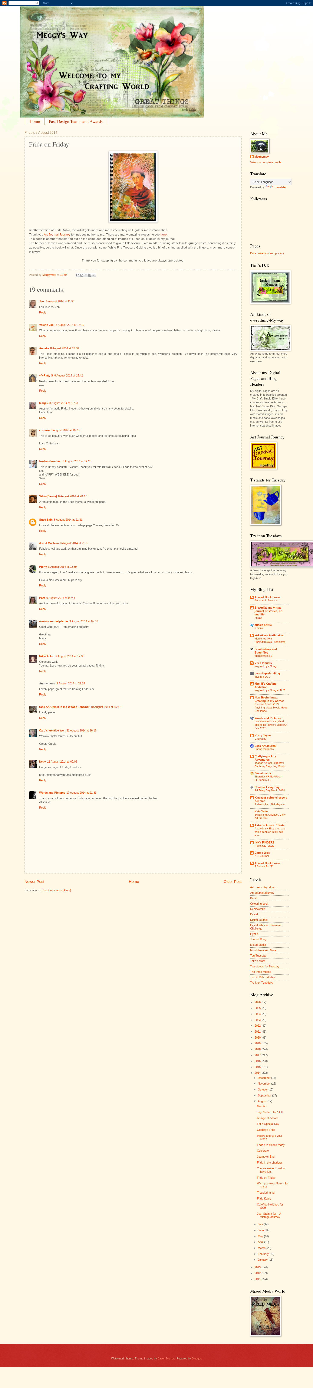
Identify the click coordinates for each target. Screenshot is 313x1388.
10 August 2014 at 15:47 (106, 706)
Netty (42, 761)
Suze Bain (46, 519)
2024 (258, 1014)
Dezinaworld (257, 909)
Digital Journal (259, 919)
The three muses (260, 971)
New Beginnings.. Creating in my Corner (269, 699)
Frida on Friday (266, 1177)
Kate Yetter (262, 811)
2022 (258, 1025)
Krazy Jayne (263, 735)
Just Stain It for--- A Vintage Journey (269, 1215)
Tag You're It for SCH (270, 1112)
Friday (258, 617)
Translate (280, 187)
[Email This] (78, 275)
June (261, 1230)
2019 (258, 1043)
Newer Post (34, 881)
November (264, 1083)
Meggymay (261, 156)
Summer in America (266, 600)
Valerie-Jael (46, 324)
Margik (43, 403)
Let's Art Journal (265, 745)
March (262, 1248)
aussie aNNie (263, 624)
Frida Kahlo (264, 1198)
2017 (258, 1055)
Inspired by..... (262, 676)
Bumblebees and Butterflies (266, 651)
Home (35, 121)
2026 (258, 1002)
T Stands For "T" (264, 866)
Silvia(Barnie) (48, 496)
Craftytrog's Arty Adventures (265, 758)
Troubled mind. (266, 1192)
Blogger (196, 1358)
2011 (258, 1279)
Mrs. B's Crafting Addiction (266, 685)
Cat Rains (260, 738)
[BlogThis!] (82, 275)
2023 (258, 1020)
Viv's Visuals (263, 663)
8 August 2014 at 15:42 (68, 375)
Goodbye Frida (266, 1129)
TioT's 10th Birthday (262, 977)
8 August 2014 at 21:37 (74, 543)
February (264, 1254)
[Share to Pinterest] (94, 275)
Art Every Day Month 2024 (270, 790)
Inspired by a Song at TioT (270, 690)
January (263, 1259)
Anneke (44, 348)
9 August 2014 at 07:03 (83, 621)
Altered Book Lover (267, 597)
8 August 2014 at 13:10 (70, 324)
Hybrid (254, 933)
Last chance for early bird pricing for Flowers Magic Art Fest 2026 (271, 725)
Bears (253, 898)
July (261, 1224)
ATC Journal (262, 856)
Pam (42, 597)
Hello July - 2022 (264, 845)
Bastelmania (263, 773)
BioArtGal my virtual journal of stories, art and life (268, 611)
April (261, 1242)
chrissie (44, 430)
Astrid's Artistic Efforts (269, 825)
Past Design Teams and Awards (76, 121)
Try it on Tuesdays (261, 982)
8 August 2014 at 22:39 (62, 566)
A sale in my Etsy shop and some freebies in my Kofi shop (270, 832)
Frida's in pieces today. (271, 1145)
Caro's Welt (262, 852)
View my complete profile (265, 162)
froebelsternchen (50, 461)
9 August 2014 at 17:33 (70, 656)
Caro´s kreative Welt (52, 730)
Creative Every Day (267, 787)
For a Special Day (268, 1123)
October (263, 1089)
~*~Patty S (46, 375)
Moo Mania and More (263, 950)
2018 (258, 1049)
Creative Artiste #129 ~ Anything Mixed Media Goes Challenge (271, 708)
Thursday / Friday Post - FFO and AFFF (268, 778)
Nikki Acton (46, 656)
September (265, 1095)
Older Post (233, 881)
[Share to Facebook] (90, 275)
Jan (42, 301)
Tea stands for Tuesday (264, 966)
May (261, 1236)
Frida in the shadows (270, 1162)
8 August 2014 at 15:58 (63, 403)
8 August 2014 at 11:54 (60, 301)
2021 (258, 1031)
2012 (258, 1273)
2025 (258, 1008)
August (262, 1101)
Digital (254, 914)
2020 (258, 1037)
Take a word (257, 961)
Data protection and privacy (267, 253)
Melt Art (262, 1106)
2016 (258, 1061)
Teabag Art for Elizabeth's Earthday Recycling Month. (270, 765)
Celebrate (263, 1150)
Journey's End (265, 1156)
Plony (43, 566)
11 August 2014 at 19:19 (81, 730)
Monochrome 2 (263, 655)
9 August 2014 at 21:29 (70, 683)
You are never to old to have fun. (271, 1170)
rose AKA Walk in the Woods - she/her (64, 706)
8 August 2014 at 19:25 (65, 430)
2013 (258, 1267)
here (164, 234)
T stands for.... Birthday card (270, 804)
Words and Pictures (52, 792)
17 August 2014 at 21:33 (81, 792)
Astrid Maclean (49, 543)
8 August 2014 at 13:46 (64, 348)
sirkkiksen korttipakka (269, 635)
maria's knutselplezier (53, 621)
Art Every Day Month (263, 887)
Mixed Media (258, 944)
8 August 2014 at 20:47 (72, 496)
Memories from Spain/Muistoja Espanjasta (270, 640)
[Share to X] (86, 275)
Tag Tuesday (258, 955)
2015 (258, 1067)
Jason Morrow (166, 1358)
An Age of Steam (267, 1118)
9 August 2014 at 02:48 (60, 597)
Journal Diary (258, 939)
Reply (42, 312)
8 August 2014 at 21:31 (68, 519)
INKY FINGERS (264, 842)
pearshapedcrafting (267, 673)
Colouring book (259, 903)
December (264, 1077)
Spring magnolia (264, 749)
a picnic (259, 628)
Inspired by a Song (265, 666)
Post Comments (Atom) (56, 890)
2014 (258, 1072)
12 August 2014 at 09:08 (62, 761)
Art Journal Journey (57, 234)
